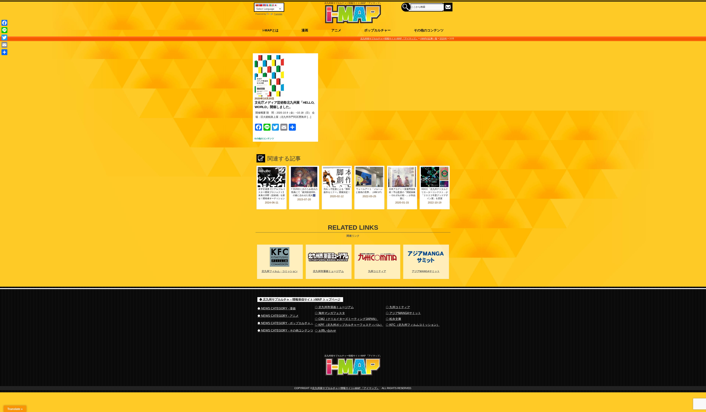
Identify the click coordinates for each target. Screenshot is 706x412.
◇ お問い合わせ (325, 330)
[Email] (4, 45)
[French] (268, 5)
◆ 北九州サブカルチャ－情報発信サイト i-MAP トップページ (299, 299)
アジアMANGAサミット (426, 271)
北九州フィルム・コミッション (280, 271)
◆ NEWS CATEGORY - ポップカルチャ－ (285, 323)
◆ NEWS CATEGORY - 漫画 (276, 308)
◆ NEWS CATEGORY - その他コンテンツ (285, 330)
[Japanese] (275, 5)
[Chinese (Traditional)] (260, 5)
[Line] (4, 30)
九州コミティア (377, 271)
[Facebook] (4, 22)
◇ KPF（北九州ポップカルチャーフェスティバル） (349, 324)
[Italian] (271, 5)
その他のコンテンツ (264, 138)
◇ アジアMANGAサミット (403, 313)
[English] (264, 5)
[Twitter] (4, 37)
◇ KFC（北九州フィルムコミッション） (413, 324)
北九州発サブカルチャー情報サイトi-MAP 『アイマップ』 (345, 388)
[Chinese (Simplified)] (257, 5)
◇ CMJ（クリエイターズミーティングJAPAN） (346, 318)
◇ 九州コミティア (398, 307)
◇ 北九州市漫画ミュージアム (334, 307)
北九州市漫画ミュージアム (328, 271)
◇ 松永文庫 (393, 318)
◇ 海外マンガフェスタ (330, 313)
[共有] (4, 52)
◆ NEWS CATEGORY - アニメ (278, 315)
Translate (278, 14)
